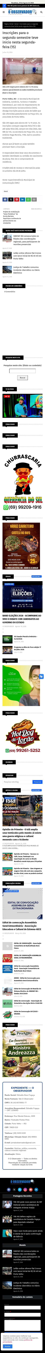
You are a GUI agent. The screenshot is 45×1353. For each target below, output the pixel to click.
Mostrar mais (36, 576)
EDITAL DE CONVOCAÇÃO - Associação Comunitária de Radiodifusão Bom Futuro (27, 945)
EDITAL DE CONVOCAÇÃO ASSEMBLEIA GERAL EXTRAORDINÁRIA (27, 956)
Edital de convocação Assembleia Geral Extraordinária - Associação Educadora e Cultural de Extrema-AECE (21, 926)
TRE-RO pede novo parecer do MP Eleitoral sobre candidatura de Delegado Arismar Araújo (24, 6)
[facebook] (9, 1190)
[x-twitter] (14, 1190)
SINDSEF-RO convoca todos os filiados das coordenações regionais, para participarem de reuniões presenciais (26, 240)
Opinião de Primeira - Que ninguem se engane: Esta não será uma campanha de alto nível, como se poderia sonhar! (28, 871)
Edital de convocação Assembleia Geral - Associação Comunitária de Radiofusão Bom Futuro (26, 968)
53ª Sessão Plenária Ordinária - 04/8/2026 (25, 638)
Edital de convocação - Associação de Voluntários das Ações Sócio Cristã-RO (28, 1002)
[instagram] (25, 1190)
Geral (16, 24)
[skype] (20, 1190)
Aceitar (7, 1346)
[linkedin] (36, 1190)
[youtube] (31, 1190)
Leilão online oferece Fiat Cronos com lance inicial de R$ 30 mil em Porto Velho (27, 256)
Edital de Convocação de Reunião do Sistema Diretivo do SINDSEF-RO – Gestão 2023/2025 (27, 991)
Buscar (22, 378)
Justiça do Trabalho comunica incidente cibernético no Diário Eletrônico (26, 270)
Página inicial (8, 24)
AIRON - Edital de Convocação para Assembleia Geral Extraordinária (27, 979)
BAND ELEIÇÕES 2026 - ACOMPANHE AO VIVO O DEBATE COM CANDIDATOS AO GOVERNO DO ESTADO (21, 619)
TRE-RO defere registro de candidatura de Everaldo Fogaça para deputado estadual (26, 1219)
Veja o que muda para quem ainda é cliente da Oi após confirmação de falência (27, 1234)
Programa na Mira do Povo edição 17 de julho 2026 (27, 648)
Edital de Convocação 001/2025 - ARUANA (26, 1012)
